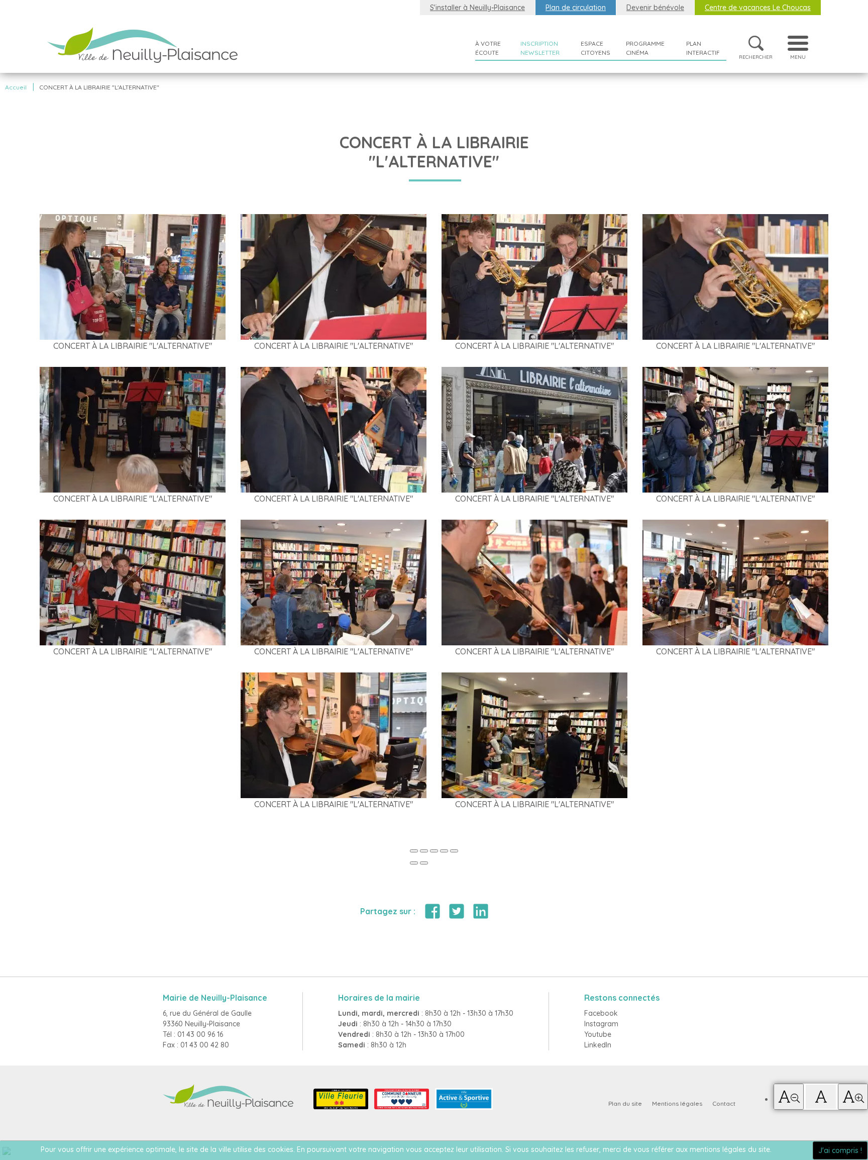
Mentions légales (677, 1103)
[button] (789, 1097)
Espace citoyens (595, 48)
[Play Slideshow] (454, 850)
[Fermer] (414, 850)
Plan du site (625, 1103)
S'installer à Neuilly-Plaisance (477, 7)
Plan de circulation (576, 7)
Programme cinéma (645, 48)
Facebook (601, 1013)
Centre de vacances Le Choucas (758, 7)
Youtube (597, 1034)
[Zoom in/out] (444, 850)
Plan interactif (703, 48)
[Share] (424, 850)
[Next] (424, 862)
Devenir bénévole (655, 7)
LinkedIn (597, 1044)
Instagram (601, 1023)
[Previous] (414, 862)
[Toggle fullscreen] (434, 850)
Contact (723, 1103)
